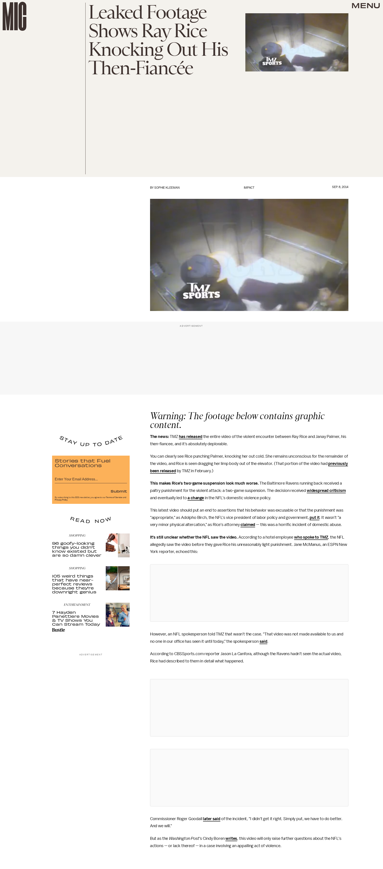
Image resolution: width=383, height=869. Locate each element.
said (263, 641)
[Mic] (14, 16)
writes (231, 838)
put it (314, 517)
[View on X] (249, 593)
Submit (119, 491)
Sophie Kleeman (167, 187)
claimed (247, 524)
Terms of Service (114, 497)
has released (190, 436)
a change (196, 498)
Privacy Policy (61, 500)
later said (211, 819)
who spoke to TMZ (311, 537)
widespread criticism (326, 490)
